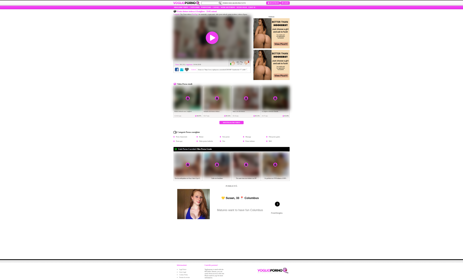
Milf (270, 141)
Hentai (201, 137)
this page (214, 275)
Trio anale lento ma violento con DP (246, 178)
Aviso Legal (182, 272)
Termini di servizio (184, 277)
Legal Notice (182, 269)
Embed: (194, 69)
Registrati (274, 3)
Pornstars (206, 7)
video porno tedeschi (221, 14)
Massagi (248, 137)
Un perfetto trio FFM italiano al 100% (275, 178)
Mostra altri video (231, 122)
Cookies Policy (183, 275)
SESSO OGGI (242, 7)
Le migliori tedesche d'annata (270, 111)
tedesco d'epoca (242, 14)
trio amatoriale (203, 14)
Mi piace (232, 63)
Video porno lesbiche (206, 141)
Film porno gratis (274, 137)
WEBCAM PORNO (228, 7)
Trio (181, 14)
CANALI (216, 7)
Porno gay (179, 141)
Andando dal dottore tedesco (212, 111)
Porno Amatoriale (181, 137)
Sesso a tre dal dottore (239, 111)
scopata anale (211, 14)
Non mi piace (246, 63)
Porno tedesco (187, 14)
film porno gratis (204, 149)
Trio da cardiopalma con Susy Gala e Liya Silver (188, 178)
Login (286, 3)
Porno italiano (250, 141)
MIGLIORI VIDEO (181, 7)
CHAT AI (251, 7)
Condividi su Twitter (182, 69)
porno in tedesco (233, 14)
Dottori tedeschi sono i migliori (183, 111)
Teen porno (226, 137)
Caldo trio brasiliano (217, 178)
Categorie (195, 7)
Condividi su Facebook (177, 69)
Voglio (184, 2)
